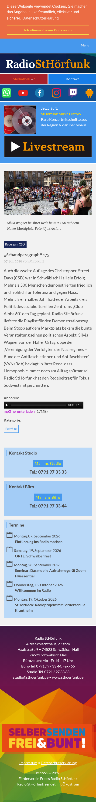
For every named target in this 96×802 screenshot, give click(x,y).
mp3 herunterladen (19, 411)
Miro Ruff (36, 261)
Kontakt (72, 79)
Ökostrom (70, 784)
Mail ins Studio (48, 463)
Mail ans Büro (48, 497)
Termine (16, 525)
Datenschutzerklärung (59, 762)
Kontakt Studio (23, 453)
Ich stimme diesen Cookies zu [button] (48, 30)
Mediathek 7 (24, 79)
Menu (85, 45)
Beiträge (11, 429)
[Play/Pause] (7, 405)
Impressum (28, 762)
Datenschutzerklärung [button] (40, 18)
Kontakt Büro (21, 486)
